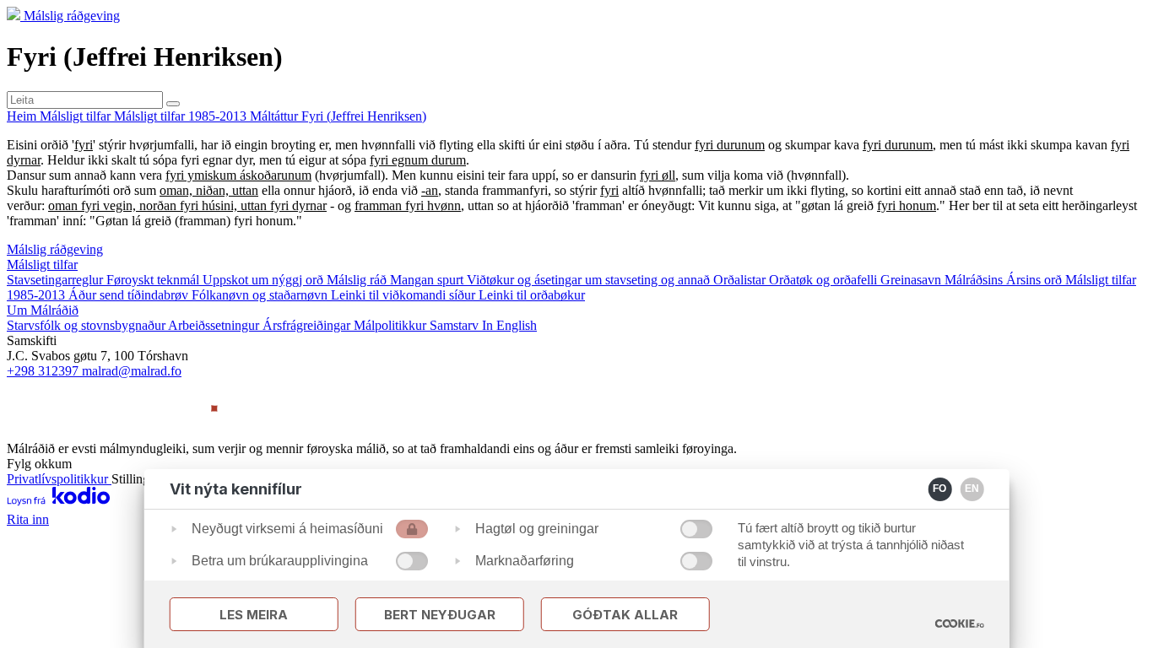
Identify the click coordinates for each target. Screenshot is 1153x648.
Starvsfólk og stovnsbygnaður (87, 325)
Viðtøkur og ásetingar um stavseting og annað (590, 280)
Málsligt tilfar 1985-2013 (182, 116)
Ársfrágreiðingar (308, 325)
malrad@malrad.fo (131, 371)
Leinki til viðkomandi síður (405, 295)
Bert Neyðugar (439, 615)
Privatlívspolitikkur (59, 479)
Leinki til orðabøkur (532, 295)
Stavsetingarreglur (56, 280)
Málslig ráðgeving (72, 15)
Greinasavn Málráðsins (943, 280)
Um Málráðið (42, 310)
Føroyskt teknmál (154, 280)
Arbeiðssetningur (215, 325)
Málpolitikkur (392, 325)
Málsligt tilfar (77, 116)
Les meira (253, 615)
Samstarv (456, 325)
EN (972, 488)
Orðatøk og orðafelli (824, 280)
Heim (23, 116)
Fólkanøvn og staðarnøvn (261, 295)
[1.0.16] (958, 623)
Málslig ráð (358, 280)
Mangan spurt (428, 280)
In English (509, 325)
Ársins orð (1035, 280)
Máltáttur (275, 116)
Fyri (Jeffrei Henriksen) (363, 116)
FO (939, 488)
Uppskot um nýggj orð (265, 280)
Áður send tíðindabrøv (130, 295)
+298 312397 (44, 371)
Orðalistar (741, 280)
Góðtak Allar (625, 615)
